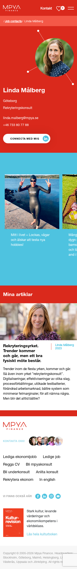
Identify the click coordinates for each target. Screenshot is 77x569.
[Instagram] (51, 496)
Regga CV (11, 464)
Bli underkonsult (16, 472)
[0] (59, 8)
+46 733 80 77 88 (16, 125)
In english (47, 479)
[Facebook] (37, 496)
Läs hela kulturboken (42, 534)
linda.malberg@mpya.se (20, 118)
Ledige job (51, 456)
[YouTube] (58, 496)
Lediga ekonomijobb (20, 456)
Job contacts (13, 21)
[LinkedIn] (44, 496)
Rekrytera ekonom (18, 479)
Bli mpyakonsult (39, 464)
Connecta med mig (24, 138)
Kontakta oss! (14, 441)
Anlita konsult (47, 472)
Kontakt (46, 8)
